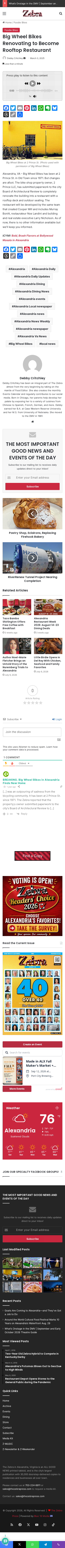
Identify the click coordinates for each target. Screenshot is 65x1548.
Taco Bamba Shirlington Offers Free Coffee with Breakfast (14, 623)
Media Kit (8, 1438)
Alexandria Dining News (33, 291)
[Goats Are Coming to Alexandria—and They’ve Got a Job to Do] (12, 1262)
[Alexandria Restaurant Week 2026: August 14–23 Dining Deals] (48, 607)
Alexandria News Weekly (33, 321)
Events (6, 1411)
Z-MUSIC (8, 1443)
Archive (7, 1406)
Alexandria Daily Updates (33, 276)
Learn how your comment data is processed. (30, 748)
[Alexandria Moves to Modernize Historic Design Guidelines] (12, 1275)
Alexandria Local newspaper (33, 306)
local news (48, 343)
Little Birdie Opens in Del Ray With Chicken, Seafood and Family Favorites (47, 662)
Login (58, 719)
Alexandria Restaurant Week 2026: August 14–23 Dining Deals (46, 623)
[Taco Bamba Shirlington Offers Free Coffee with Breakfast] (17, 607)
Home (8, 22)
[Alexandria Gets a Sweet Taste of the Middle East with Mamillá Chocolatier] (12, 1287)
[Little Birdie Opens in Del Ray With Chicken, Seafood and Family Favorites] (48, 646)
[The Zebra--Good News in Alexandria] (32, 13)
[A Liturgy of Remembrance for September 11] (52, 1275)
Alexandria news (33, 314)
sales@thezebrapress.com (17, 1488)
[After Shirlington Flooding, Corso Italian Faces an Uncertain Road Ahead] (32, 1275)
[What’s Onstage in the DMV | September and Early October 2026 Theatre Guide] (52, 1262)
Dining (6, 1416)
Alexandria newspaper (33, 329)
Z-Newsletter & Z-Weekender (19, 1449)
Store (6, 1422)
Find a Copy (32, 856)
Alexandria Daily (44, 269)
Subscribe (8, 1433)
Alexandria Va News (33, 336)
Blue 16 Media (42, 1516)
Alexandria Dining (33, 284)
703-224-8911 (32, 1485)
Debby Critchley (15, 58)
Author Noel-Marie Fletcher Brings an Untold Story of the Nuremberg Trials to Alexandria (15, 664)
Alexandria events (33, 299)
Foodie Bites (20, 22)
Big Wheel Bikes (21, 343)
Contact (7, 1427)
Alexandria (17, 269)
